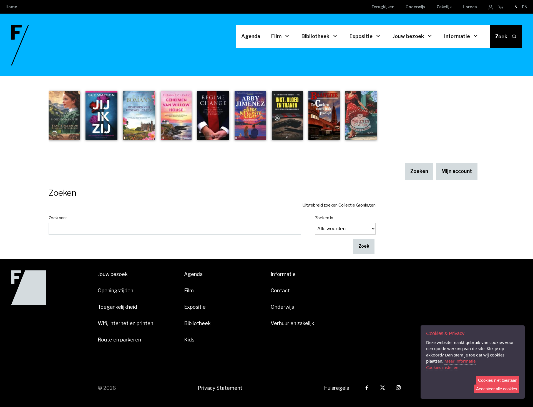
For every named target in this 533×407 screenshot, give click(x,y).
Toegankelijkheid (117, 307)
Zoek (501, 36)
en (524, 6)
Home (11, 6)
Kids (189, 340)
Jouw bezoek (408, 36)
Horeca (470, 6)
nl (517, 6)
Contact (280, 290)
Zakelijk (444, 6)
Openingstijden (115, 290)
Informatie (457, 36)
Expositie (361, 36)
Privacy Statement (220, 388)
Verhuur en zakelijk (292, 323)
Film (276, 36)
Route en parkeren (119, 340)
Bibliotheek (315, 36)
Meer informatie (460, 361)
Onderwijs (415, 6)
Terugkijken (382, 6)
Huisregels (336, 388)
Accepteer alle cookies (496, 388)
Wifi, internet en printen (125, 323)
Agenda (250, 36)
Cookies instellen (442, 367)
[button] (364, 246)
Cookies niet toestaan (497, 380)
